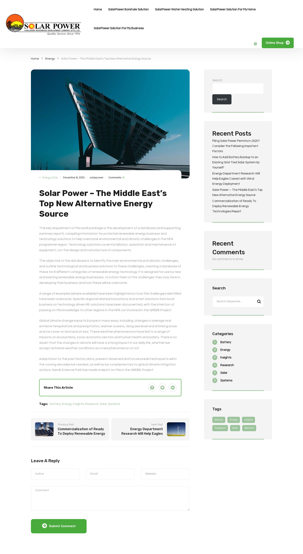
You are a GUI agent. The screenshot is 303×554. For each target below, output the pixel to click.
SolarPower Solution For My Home (233, 9)
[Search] (259, 301)
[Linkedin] (173, 387)
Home (98, 9)
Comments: (116, 177)
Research (92, 404)
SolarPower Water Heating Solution (179, 9)
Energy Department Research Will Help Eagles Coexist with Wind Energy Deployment (236, 178)
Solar (55, 177)
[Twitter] (162, 387)
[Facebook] (152, 387)
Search (217, 80)
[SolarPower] (44, 24)
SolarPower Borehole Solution (128, 9)
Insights (78, 404)
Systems (114, 404)
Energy (50, 58)
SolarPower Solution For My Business (119, 28)
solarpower (96, 177)
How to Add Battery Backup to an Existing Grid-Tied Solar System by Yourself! (236, 162)
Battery (55, 404)
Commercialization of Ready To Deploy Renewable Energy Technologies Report (234, 206)
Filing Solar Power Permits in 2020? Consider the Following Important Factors (236, 146)
